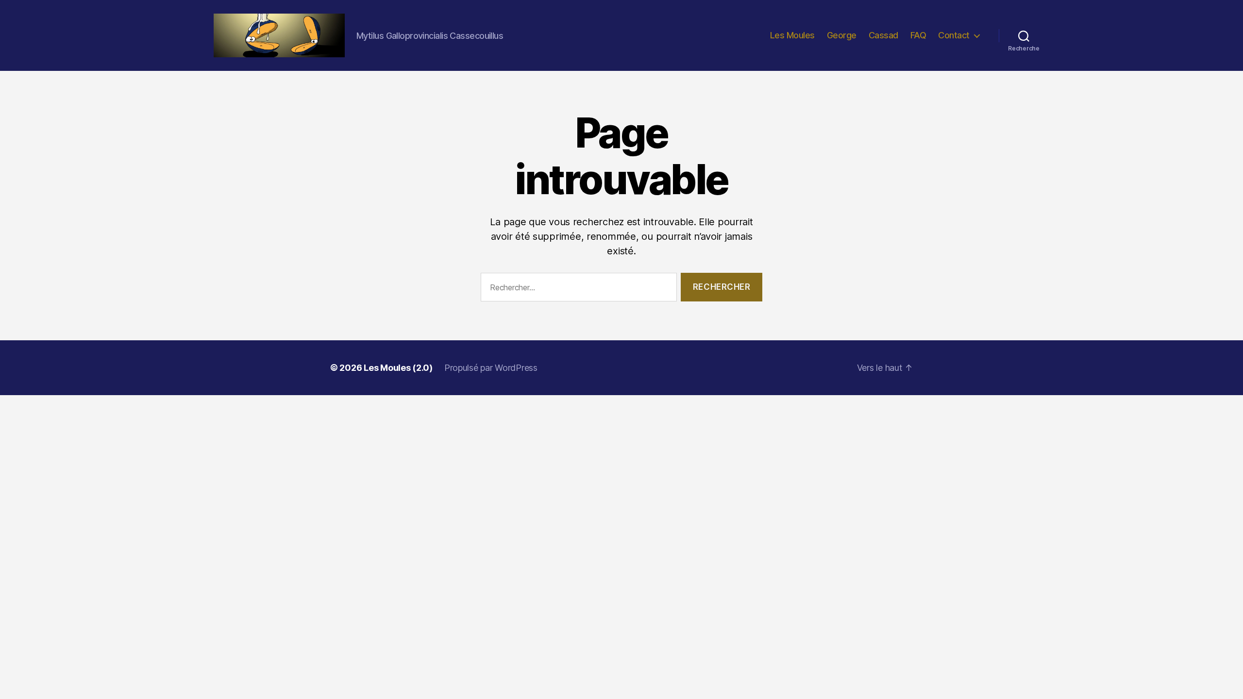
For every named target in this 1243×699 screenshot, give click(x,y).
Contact (954, 35)
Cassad (883, 35)
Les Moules (792, 35)
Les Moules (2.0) (398, 368)
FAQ (918, 35)
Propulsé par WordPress (491, 368)
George (842, 35)
